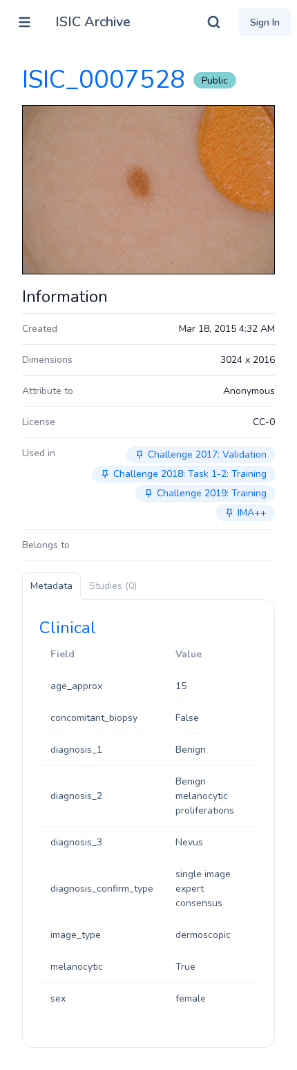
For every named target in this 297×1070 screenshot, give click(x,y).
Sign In (265, 22)
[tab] (51, 586)
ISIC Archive (93, 21)
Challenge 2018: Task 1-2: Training (190, 473)
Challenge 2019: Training (212, 493)
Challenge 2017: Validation (207, 454)
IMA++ (252, 512)
